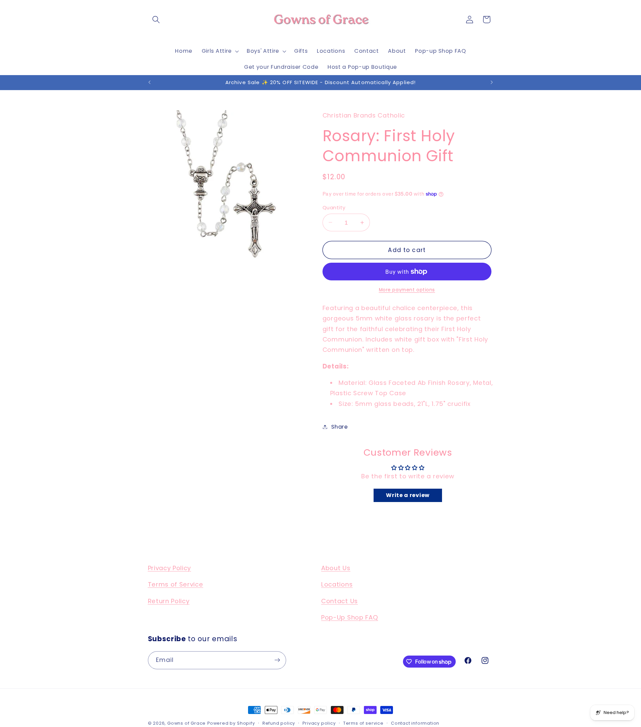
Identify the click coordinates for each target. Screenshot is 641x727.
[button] (156, 19)
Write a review (408, 495)
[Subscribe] (277, 660)
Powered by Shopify (231, 723)
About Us (336, 568)
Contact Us (339, 601)
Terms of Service (175, 584)
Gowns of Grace (186, 723)
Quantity (334, 207)
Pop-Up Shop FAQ (349, 618)
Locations (337, 584)
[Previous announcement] (149, 82)
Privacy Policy (169, 568)
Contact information (415, 723)
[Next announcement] (491, 82)
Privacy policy (319, 723)
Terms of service (363, 723)
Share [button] (339, 427)
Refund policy (278, 723)
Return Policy (169, 601)
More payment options (407, 289)
